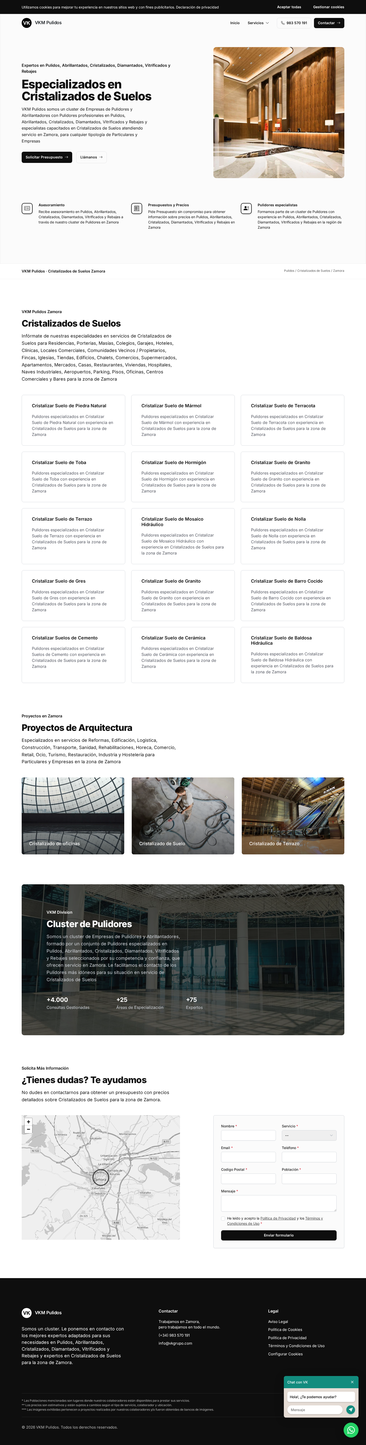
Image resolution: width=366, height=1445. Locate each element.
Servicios (256, 23)
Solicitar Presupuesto (44, 157)
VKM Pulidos (47, 22)
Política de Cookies (285, 1329)
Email (227, 1148)
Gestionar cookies (328, 7)
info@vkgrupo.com (175, 1343)
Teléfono (290, 1148)
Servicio (290, 1126)
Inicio (235, 23)
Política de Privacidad (278, 1218)
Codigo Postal (234, 1169)
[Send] (350, 1409)
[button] (101, 1177)
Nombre (229, 1126)
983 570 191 (297, 23)
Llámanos (88, 157)
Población (291, 1169)
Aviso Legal (278, 1321)
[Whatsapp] (351, 1430)
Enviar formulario (279, 1235)
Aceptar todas (289, 7)
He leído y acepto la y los (275, 1221)
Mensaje (229, 1191)
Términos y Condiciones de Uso (296, 1345)
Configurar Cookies (285, 1354)
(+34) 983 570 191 (174, 1335)
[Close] (352, 1382)
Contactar (326, 23)
